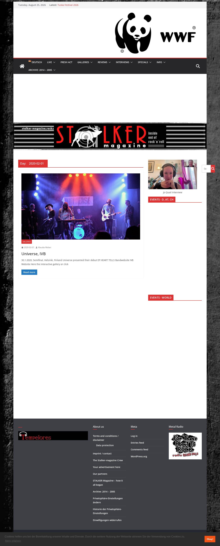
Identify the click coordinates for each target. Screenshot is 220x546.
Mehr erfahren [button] (13, 541)
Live (49, 62)
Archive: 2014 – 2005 (40, 69)
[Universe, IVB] (80, 206)
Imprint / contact (102, 453)
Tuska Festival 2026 (68, 4)
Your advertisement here (106, 467)
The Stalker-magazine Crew (108, 460)
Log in (134, 435)
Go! (213, 168)
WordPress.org (139, 456)
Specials (143, 62)
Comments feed (139, 449)
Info (159, 62)
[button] (53, 62)
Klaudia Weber (44, 247)
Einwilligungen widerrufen (107, 520)
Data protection (105, 445)
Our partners (100, 473)
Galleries (83, 62)
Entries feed (137, 442)
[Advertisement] (110, 98)
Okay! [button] (210, 539)
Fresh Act (66, 62)
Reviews (102, 62)
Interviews (122, 62)
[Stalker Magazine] (22, 66)
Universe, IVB (33, 253)
